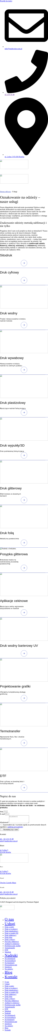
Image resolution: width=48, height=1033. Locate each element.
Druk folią (8, 937)
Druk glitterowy (10, 935)
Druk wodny (9, 927)
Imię (2, 812)
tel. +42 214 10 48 (7, 839)
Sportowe (8, 967)
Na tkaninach (9, 963)
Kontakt (11, 977)
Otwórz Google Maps (8, 883)
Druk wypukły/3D (11, 933)
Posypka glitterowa (12, 942)
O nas (9, 919)
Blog (8, 972)
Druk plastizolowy (11, 931)
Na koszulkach (10, 961)
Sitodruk (8, 952)
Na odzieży (9, 969)
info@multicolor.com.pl (8, 841)
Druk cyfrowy (10, 939)
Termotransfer (10, 948)
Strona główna (5, 192)
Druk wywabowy (11, 929)
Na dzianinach (10, 959)
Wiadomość (4, 822)
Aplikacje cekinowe (12, 944)
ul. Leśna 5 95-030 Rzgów (5, 851)
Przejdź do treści (6, 1)
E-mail (2, 814)
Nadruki (11, 955)
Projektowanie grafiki (13, 946)
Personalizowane (11, 965)
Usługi (10, 924)
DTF (6, 950)
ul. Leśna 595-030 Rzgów (5, 872)
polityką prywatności (15, 827)
